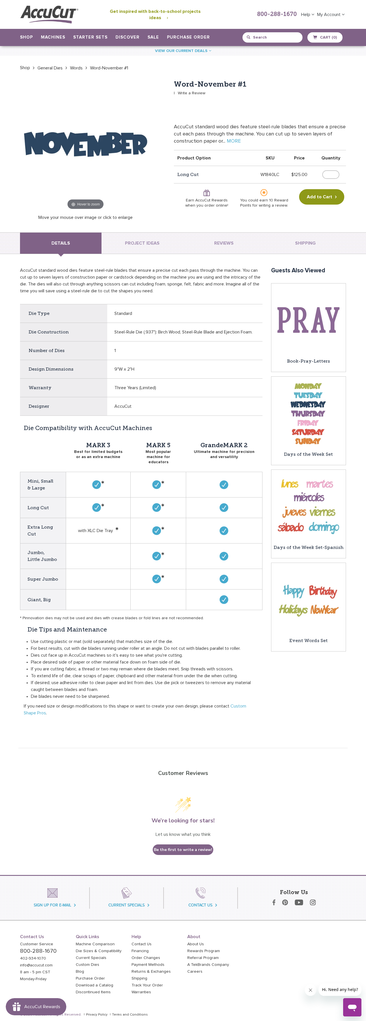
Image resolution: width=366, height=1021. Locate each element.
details (60, 243)
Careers (194, 972)
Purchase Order (188, 37)
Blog (80, 972)
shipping (305, 243)
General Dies (50, 68)
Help (306, 14)
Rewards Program (203, 951)
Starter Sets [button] (90, 37)
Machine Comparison (95, 944)
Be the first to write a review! (183, 849)
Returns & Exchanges (151, 972)
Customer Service (36, 944)
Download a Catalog (94, 985)
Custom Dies (87, 965)
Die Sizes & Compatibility (99, 951)
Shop (25, 67)
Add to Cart (319, 197)
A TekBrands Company (208, 965)
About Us (195, 944)
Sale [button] (153, 37)
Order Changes (146, 958)
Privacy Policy (97, 1014)
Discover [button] (128, 37)
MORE (234, 141)
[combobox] (273, 37)
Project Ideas (142, 243)
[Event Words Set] (308, 600)
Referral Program (203, 958)
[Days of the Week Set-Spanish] (308, 506)
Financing (140, 951)
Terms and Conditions (130, 1014)
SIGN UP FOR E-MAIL (52, 905)
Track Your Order (147, 985)
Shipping (139, 978)
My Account (329, 14)
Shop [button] (26, 37)
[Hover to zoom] (85, 145)
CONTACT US (200, 905)
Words (76, 68)
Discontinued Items (93, 992)
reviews (224, 243)
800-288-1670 (277, 14)
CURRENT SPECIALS (126, 905)
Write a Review (191, 93)
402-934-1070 (33, 958)
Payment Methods (148, 965)
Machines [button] (53, 37)
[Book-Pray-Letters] (308, 320)
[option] (25, 67)
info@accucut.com (36, 965)
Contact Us (142, 944)
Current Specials (91, 958)
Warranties (141, 992)
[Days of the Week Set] (308, 413)
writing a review (273, 205)
